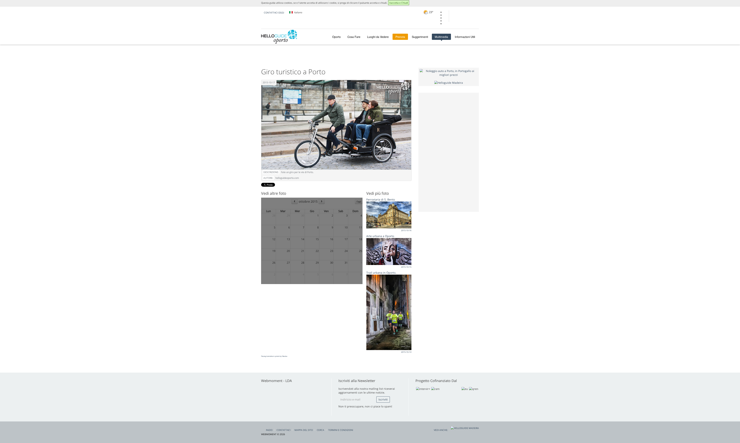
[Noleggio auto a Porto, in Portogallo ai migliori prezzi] (449, 72)
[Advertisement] (449, 152)
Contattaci (283, 430)
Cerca (320, 430)
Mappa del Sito (303, 430)
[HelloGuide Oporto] (279, 37)
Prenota (400, 37)
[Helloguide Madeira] (448, 82)
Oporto (336, 37)
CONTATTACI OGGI (274, 12)
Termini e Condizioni (340, 430)
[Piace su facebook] (445, 12)
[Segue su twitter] (445, 18)
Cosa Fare (353, 37)
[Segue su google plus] (445, 15)
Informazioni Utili (465, 37)
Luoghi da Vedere (378, 37)
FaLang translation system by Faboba (274, 356)
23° (430, 12)
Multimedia (441, 37)
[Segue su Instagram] (445, 21)
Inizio (269, 430)
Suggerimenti (420, 37)
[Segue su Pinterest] (445, 24)
